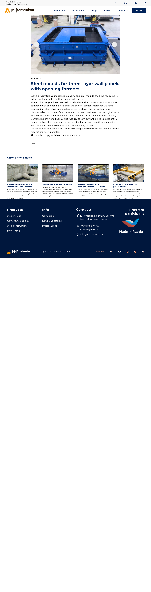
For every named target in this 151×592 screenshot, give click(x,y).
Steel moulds (14, 216)
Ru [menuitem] (135, 3)
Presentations (49, 226)
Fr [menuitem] (116, 3)
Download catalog (52, 221)
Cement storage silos (18, 221)
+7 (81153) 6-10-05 (13, 2)
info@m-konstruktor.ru (16, 4)
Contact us (48, 216)
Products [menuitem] (77, 10)
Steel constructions (17, 226)
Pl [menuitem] (145, 3)
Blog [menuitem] (94, 10)
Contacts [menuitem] (123, 10)
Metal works (13, 231)
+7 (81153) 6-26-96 (89, 226)
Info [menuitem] (106, 10)
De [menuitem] (125, 3)
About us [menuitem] (58, 10)
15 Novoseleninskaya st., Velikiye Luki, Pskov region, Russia (97, 217)
